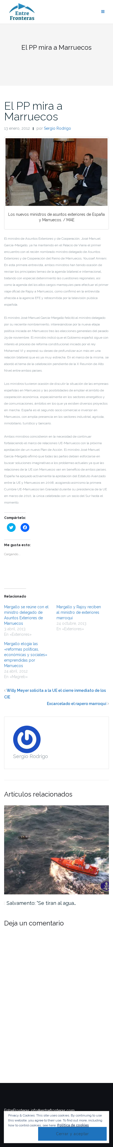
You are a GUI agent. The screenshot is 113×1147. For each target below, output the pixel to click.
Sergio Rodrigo (57, 128)
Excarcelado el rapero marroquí (76, 703)
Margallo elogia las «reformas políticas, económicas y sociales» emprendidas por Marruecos (25, 655)
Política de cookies (73, 1125)
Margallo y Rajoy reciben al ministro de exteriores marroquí (78, 612)
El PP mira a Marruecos (33, 111)
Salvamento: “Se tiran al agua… (41, 903)
